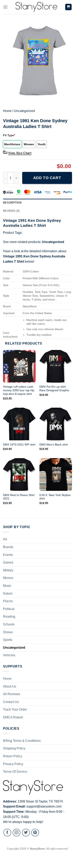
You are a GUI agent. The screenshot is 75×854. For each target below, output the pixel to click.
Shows (8, 632)
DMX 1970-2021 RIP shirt (19, 444)
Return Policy (12, 756)
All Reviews (11, 694)
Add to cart (47, 178)
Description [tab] (12, 202)
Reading (9, 616)
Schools (9, 624)
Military (8, 570)
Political (8, 609)
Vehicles (9, 655)
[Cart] (68, 7)
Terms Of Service (15, 771)
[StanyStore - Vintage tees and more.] (36, 7)
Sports (7, 639)
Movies (8, 578)
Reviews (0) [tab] (11, 210)
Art (5, 539)
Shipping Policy (14, 748)
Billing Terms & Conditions (22, 740)
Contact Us (11, 702)
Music (7, 585)
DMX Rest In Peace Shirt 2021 (18, 497)
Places (8, 601)
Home (7, 111)
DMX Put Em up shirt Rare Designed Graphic (54, 388)
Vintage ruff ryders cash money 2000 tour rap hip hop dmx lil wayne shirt (18, 390)
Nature (8, 593)
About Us (9, 686)
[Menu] (5, 7)
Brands (8, 547)
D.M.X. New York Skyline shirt (55, 497)
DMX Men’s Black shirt (53, 444)
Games (8, 562)
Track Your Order (15, 709)
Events (8, 555)
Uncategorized (24, 111)
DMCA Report (13, 717)
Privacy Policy (13, 764)
